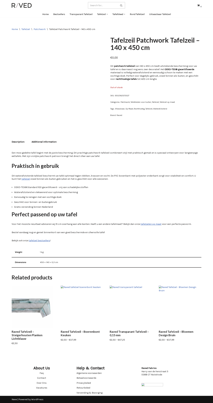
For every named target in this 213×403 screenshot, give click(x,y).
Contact (41, 378)
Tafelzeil (25, 29)
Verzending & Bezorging (90, 392)
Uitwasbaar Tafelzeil (160, 14)
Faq (42, 373)
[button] (107, 14)
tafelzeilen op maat (151, 224)
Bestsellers (59, 14)
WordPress (37, 399)
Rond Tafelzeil (137, 14)
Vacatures (41, 387)
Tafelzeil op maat (167, 102)
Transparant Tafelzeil (81, 14)
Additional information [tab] (44, 141)
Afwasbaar (120, 109)
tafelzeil (25, 179)
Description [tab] (18, 141)
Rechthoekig (139, 109)
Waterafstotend (160, 109)
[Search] (121, 5)
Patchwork (40, 29)
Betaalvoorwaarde (86, 378)
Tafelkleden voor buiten (141, 102)
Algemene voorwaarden (89, 373)
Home (45, 14)
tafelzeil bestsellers (39, 240)
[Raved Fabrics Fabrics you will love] (22, 5)
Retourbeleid (83, 387)
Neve (14, 399)
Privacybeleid (84, 383)
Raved (119, 115)
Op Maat (129, 109)
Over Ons (42, 383)
